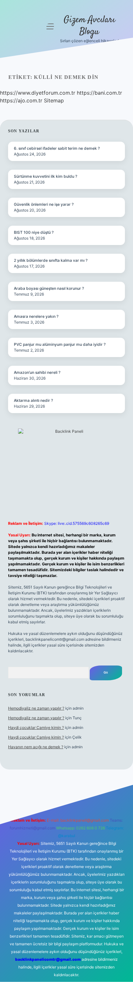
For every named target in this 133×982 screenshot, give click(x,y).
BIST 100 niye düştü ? (34, 232)
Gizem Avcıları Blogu (89, 26)
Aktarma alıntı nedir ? (33, 400)
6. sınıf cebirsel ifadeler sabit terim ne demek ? (57, 148)
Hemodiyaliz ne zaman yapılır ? (36, 708)
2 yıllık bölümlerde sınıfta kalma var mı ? (50, 260)
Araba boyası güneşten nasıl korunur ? (49, 288)
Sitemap (54, 100)
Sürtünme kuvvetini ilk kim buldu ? (45, 176)
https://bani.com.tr (99, 93)
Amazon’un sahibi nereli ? (37, 372)
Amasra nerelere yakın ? (36, 316)
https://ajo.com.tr (21, 100)
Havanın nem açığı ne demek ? (35, 746)
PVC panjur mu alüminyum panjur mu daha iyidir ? (60, 344)
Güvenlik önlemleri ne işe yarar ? (44, 204)
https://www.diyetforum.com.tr (37, 93)
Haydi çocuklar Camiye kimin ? (36, 727)
